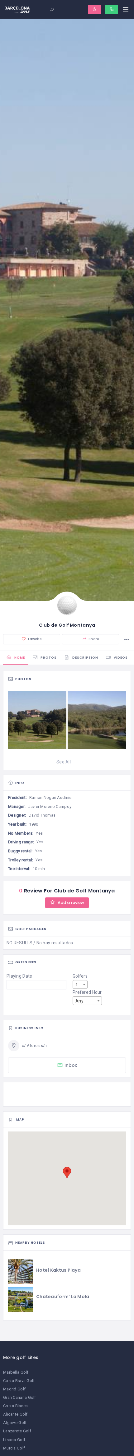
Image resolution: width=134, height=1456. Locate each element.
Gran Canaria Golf (19, 1397)
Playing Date (19, 976)
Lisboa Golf (14, 1439)
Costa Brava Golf (19, 1380)
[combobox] (80, 984)
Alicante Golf (15, 1414)
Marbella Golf (16, 1372)
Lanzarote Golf (17, 1431)
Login (94, 9)
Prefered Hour (87, 992)
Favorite (34, 639)
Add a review (70, 902)
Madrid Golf (14, 1389)
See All (63, 761)
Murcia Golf (14, 1448)
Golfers (80, 976)
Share (93, 639)
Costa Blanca (15, 1405)
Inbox (71, 1065)
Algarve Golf (14, 1422)
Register (111, 9)
